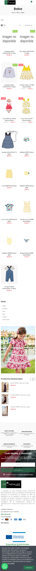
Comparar (13, 31)
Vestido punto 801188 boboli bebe (27, 220)
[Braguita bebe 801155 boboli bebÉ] (26, 240)
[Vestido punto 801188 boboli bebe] (26, 207)
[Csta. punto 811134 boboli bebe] (9, 207)
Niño (3, 314)
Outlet (4, 317)
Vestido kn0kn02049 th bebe (9, 153)
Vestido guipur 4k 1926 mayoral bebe (27, 86)
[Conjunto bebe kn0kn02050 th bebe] (9, 274)
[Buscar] (27, 2)
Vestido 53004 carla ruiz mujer (20, 395)
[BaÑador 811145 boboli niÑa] (26, 173)
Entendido (29, 568)
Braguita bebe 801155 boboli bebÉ (26, 254)
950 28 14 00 (5, 514)
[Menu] (2, 2)
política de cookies (8, 563)
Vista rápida (13, 39)
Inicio (3, 301)
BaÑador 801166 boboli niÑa (9, 254)
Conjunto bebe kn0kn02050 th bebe (9, 287)
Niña (3, 311)
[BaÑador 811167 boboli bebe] (26, 140)
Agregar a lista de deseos (13, 35)
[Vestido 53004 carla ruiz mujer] (5, 399)
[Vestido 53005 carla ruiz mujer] (5, 411)
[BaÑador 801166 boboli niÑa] (9, 240)
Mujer (4, 306)
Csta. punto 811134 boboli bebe (9, 220)
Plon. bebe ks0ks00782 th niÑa (27, 52)
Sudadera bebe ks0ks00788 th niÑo (9, 52)
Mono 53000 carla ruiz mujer (20, 383)
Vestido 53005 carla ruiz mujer (20, 407)
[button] (31, 379)
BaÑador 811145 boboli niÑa (27, 187)
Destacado (6, 320)
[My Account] (34, 2)
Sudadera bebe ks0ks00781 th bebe (9, 86)
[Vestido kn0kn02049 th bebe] (9, 140)
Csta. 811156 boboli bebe (9, 186)
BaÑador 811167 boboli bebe (27, 153)
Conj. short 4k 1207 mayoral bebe (27, 119)
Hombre (5, 309)
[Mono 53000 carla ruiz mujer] (5, 387)
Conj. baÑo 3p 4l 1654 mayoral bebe (9, 119)
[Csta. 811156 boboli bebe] (9, 173)
